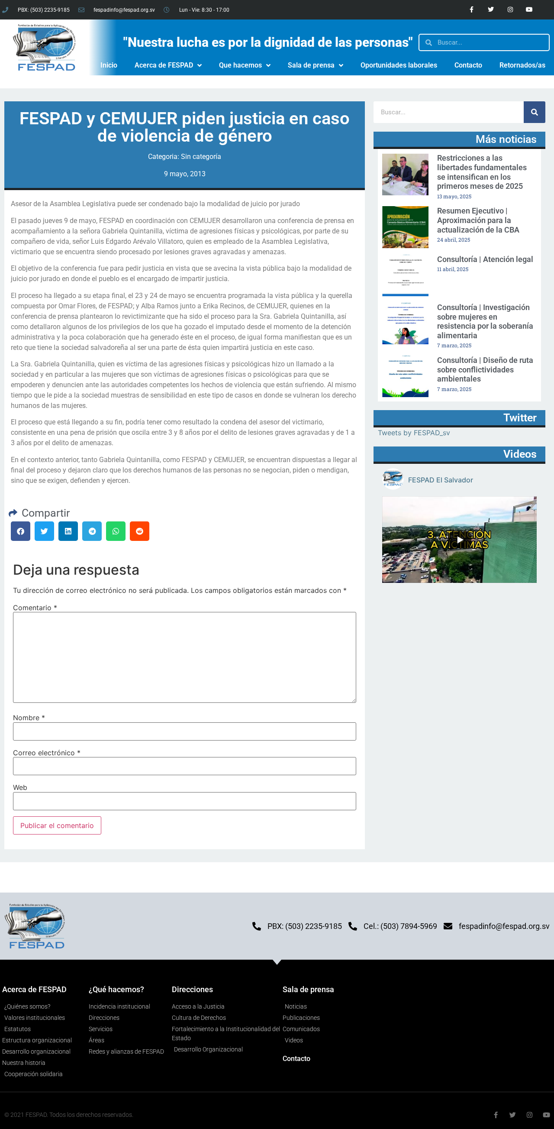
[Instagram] (510, 9)
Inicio (108, 65)
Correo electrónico (47, 752)
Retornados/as (522, 65)
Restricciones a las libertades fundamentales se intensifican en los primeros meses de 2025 (482, 172)
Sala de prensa (311, 65)
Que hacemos (240, 65)
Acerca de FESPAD (164, 65)
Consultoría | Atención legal (485, 259)
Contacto (468, 65)
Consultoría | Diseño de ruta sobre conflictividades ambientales (485, 369)
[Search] (534, 112)
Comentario (35, 607)
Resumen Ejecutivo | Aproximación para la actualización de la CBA (478, 220)
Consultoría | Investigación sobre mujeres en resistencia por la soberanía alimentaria (485, 321)
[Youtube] (529, 9)
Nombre (29, 717)
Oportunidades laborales (399, 65)
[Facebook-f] (471, 9)
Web (20, 787)
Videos (520, 454)
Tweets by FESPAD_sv (414, 432)
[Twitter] (490, 9)
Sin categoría (201, 156)
